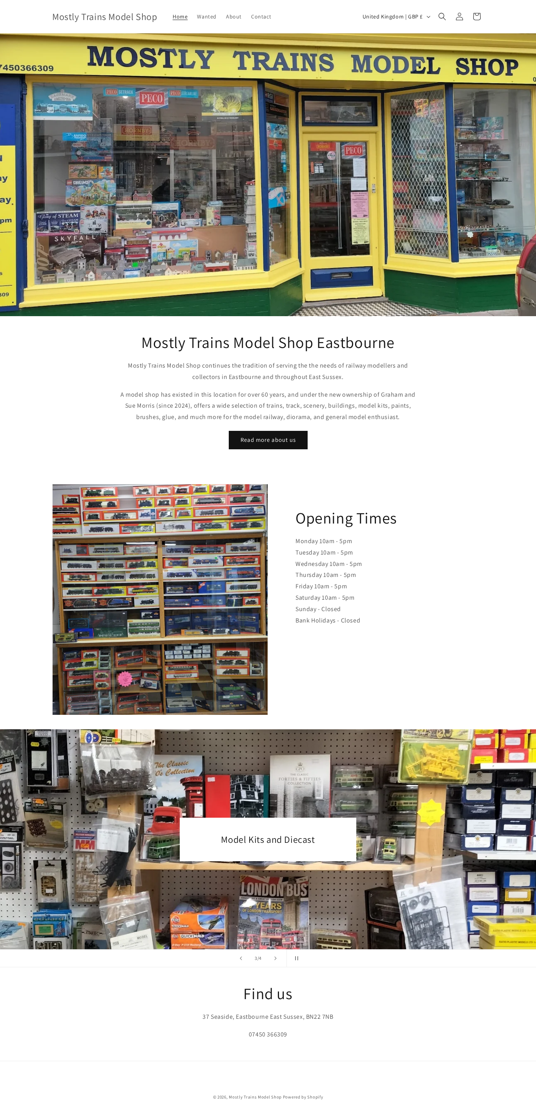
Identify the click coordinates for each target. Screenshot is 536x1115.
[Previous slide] (241, 958)
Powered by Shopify (303, 1097)
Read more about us (268, 439)
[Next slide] (275, 958)
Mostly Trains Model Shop (255, 1097)
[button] (442, 16)
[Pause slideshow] (295, 958)
